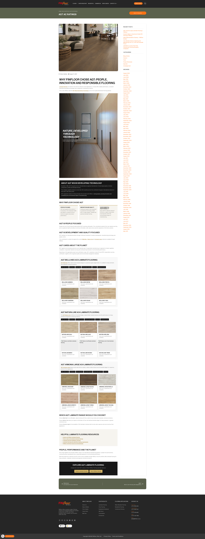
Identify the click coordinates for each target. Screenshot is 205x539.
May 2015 (125, 231)
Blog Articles (66, 11)
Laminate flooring (63, 86)
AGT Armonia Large (65, 367)
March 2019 (126, 197)
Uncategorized (127, 65)
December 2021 (127, 152)
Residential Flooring (119, 507)
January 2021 (126, 166)
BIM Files (84, 513)
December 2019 (127, 185)
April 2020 (126, 183)
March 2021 (126, 164)
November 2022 (127, 136)
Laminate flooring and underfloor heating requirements (75, 442)
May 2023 (125, 126)
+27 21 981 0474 (134, 506)
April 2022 (125, 144)
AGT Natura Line (67, 315)
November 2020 (127, 170)
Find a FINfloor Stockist (96, 471)
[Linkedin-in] (67, 520)
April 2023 (125, 128)
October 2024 (126, 108)
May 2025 (125, 98)
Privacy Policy (107, 536)
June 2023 (126, 124)
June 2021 (125, 160)
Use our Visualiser (9, 536)
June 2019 (125, 193)
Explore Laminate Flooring (81, 471)
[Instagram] (62, 520)
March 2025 (126, 100)
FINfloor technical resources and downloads (73, 443)
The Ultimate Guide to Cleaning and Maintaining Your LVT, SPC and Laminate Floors (133, 42)
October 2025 (126, 89)
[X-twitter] (65, 520)
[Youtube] (70, 520)
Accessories (101, 515)
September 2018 (127, 207)
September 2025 (127, 91)
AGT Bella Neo (64, 262)
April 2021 (125, 162)
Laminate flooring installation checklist (72, 440)
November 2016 (127, 225)
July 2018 (125, 209)
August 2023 (126, 122)
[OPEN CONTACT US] (116, 3)
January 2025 (126, 104)
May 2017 (125, 223)
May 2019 (125, 195)
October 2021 (126, 154)
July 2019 (125, 191)
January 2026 (126, 85)
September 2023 (127, 120)
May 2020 (125, 181)
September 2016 (127, 227)
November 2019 (127, 187)
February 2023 (127, 130)
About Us (84, 504)
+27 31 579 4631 (135, 512)
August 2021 (126, 156)
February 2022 (127, 148)
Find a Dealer (85, 509)
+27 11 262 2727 (134, 509)
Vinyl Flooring (102, 507)
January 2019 (126, 201)
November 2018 (127, 203)
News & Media (85, 507)
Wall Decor (101, 511)
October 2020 (126, 172)
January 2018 (126, 213)
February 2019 (126, 199)
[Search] (145, 3)
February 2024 (127, 118)
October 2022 (126, 138)
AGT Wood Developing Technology (81, 90)
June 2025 (126, 96)
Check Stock (85, 511)
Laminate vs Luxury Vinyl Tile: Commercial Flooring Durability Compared (131, 47)
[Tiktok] (72, 520)
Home (60, 11)
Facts (124, 60)
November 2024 (127, 106)
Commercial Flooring (119, 509)
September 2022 (127, 140)
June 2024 (126, 116)
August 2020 (126, 175)
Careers (125, 58)
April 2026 (125, 81)
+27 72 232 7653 (135, 515)
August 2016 (126, 229)
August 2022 (126, 142)
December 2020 (127, 168)
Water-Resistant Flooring (120, 504)
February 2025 (127, 102)
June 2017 (125, 221)
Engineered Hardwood (104, 509)
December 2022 (127, 134)
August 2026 (126, 73)
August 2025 (126, 93)
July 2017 (125, 219)
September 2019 (127, 189)
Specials (125, 63)
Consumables (102, 513)
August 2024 (126, 112)
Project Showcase (127, 61)
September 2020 (127, 173)
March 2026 (126, 83)
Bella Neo (84, 239)
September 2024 (127, 110)
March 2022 (126, 146)
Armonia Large (98, 239)
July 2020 (125, 177)
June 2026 (126, 77)
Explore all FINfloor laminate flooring (71, 437)
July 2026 (125, 75)
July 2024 (125, 114)
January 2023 (126, 132)
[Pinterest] (75, 520)
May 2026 (125, 79)
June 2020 (126, 179)
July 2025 (125, 95)
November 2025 (127, 87)
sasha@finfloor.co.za (135, 518)
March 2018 (126, 211)
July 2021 (125, 158)
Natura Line (90, 239)
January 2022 (126, 150)
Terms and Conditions (117, 536)
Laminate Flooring (103, 504)
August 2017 (126, 217)
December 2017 (127, 215)
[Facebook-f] (59, 520)
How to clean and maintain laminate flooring (73, 438)
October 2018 (126, 205)
